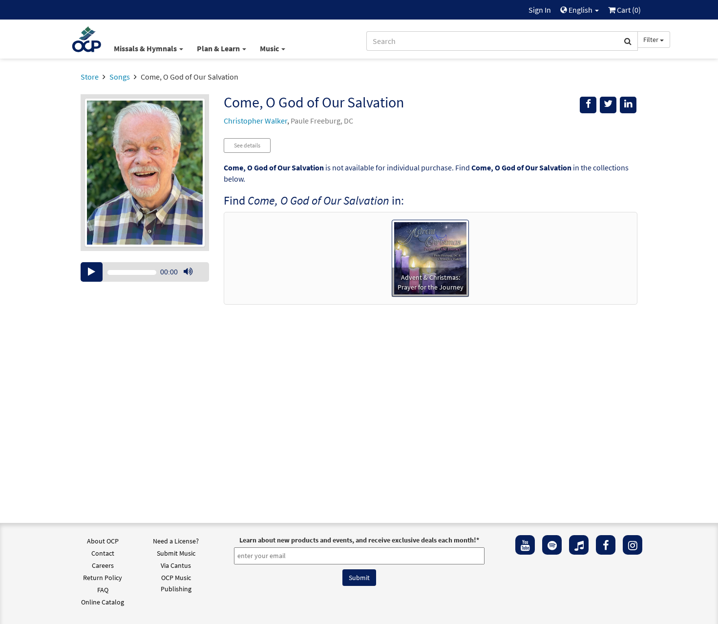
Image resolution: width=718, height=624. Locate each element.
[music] (579, 545)
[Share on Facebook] (588, 105)
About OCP (103, 541)
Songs (119, 77)
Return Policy (102, 577)
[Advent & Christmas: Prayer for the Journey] (430, 257)
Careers (103, 565)
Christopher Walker (255, 120)
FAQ (102, 589)
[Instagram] (632, 545)
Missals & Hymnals (146, 48)
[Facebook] (605, 545)
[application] (145, 272)
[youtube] (525, 545)
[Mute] (188, 272)
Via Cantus (176, 565)
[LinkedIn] (628, 105)
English (580, 10)
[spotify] (552, 545)
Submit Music (176, 553)
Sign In (539, 10)
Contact (102, 553)
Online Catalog (102, 602)
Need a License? (176, 541)
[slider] (193, 281)
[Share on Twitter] (608, 105)
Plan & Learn (219, 48)
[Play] (92, 272)
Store (90, 77)
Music (270, 48)
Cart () (628, 10)
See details (247, 145)
